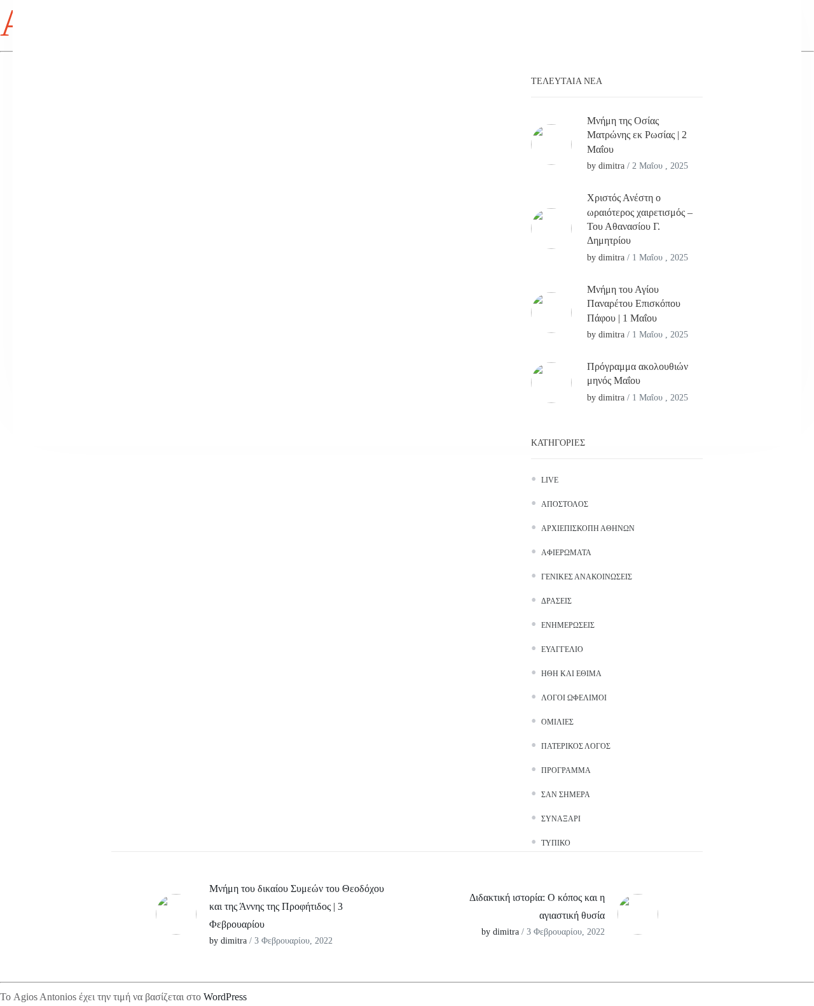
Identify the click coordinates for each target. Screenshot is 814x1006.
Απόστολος (564, 504)
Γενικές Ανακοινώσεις (586, 576)
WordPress (225, 996)
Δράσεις (556, 601)
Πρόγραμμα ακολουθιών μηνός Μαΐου (637, 373)
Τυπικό (555, 843)
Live (549, 480)
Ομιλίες (557, 722)
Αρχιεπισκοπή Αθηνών (588, 528)
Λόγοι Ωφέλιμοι (574, 697)
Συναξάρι (561, 818)
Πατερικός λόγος (575, 746)
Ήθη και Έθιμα (571, 673)
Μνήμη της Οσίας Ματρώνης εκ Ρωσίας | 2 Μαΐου (637, 135)
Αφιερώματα (566, 552)
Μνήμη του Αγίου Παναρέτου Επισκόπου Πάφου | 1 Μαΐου (633, 303)
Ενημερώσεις (568, 625)
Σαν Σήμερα (565, 794)
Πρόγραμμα (566, 770)
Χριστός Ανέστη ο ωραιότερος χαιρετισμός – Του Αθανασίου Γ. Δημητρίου (640, 219)
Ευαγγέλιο (562, 649)
